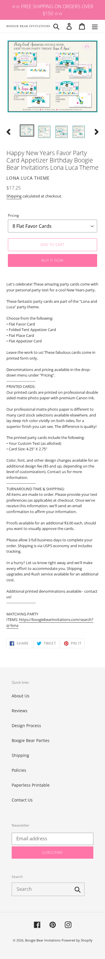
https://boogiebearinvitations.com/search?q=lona (49, 622)
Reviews (19, 710)
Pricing (13, 215)
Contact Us (22, 800)
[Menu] (94, 26)
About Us (20, 696)
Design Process (26, 725)
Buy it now (52, 260)
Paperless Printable (31, 785)
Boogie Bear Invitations (42, 940)
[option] (27, 131)
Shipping (14, 196)
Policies (19, 770)
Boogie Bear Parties (31, 740)
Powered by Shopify (77, 940)
